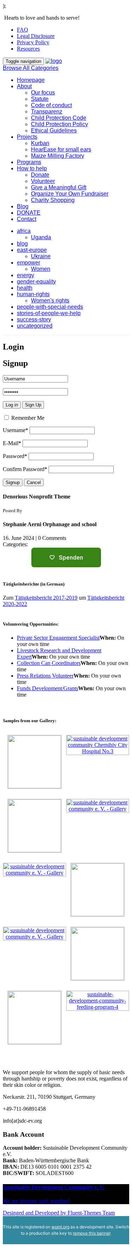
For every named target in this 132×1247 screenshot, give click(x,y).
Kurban (40, 143)
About (24, 86)
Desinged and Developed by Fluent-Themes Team (59, 1213)
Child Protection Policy (59, 124)
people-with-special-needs (50, 307)
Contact (26, 219)
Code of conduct (51, 105)
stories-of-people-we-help (49, 313)
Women (40, 269)
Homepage (31, 80)
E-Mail (12, 443)
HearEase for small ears (61, 149)
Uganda (41, 237)
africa (24, 231)
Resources (28, 49)
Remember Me (27, 418)
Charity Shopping (53, 200)
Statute (40, 99)
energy (25, 275)
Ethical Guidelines (54, 130)
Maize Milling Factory (57, 156)
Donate (40, 175)
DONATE (28, 213)
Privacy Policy (33, 42)
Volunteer (43, 181)
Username (15, 430)
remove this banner (91, 1233)
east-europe (32, 250)
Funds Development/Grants (47, 688)
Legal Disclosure (36, 36)
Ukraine (41, 256)
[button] (66, 149)
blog (22, 244)
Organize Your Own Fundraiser (69, 194)
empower (28, 263)
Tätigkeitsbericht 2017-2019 (46, 598)
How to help (32, 168)
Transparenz (46, 112)
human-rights (33, 294)
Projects (27, 137)
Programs (29, 162)
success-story (34, 319)
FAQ (22, 30)
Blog (23, 206)
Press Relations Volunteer (45, 676)
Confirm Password (25, 469)
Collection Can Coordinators (49, 663)
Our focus (43, 93)
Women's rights (50, 300)
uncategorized (34, 326)
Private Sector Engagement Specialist (58, 638)
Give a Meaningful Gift (58, 187)
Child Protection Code (58, 118)
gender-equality (36, 282)
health (24, 288)
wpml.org (60, 1226)
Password (15, 456)
